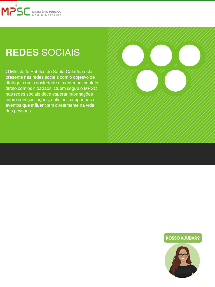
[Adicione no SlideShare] (175, 81)
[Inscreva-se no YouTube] (147, 81)
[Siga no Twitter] (161, 55)
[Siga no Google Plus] (189, 55)
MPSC (31, 10)
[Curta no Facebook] (133, 55)
